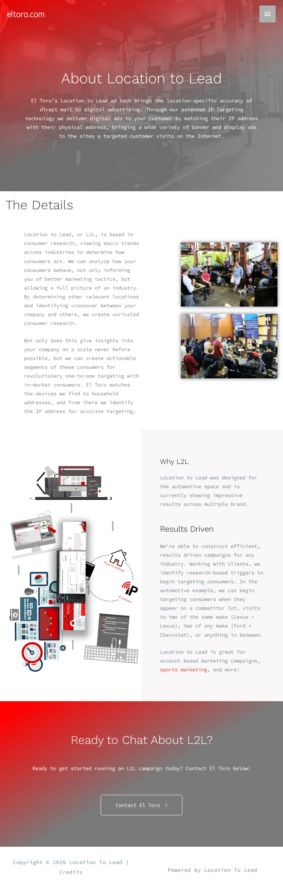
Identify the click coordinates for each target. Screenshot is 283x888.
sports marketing (183, 669)
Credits (71, 872)
